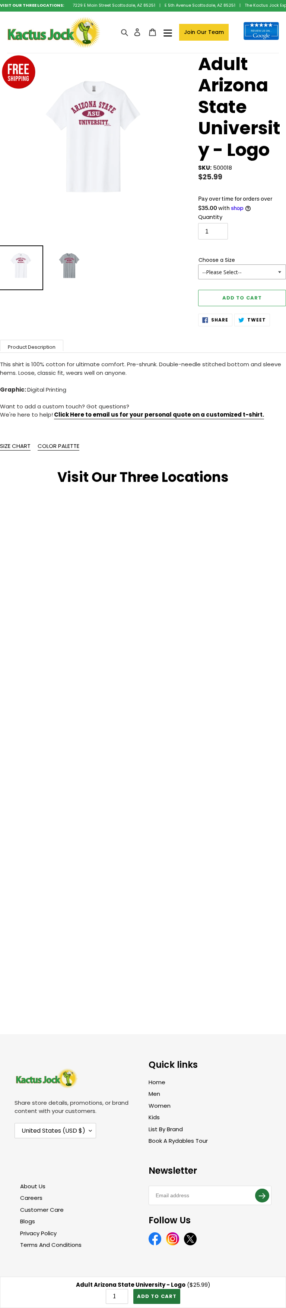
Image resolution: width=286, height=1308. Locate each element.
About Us (32, 1186)
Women (160, 1106)
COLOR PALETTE (58, 446)
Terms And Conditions (51, 1245)
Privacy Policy (38, 1233)
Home (157, 1082)
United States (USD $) (53, 1130)
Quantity (210, 217)
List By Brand (166, 1129)
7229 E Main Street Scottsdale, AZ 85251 (114, 5)
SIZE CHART (15, 446)
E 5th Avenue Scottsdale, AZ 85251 (200, 5)
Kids (154, 1117)
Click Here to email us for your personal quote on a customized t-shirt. (159, 414)
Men (154, 1094)
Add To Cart (156, 1296)
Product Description (31, 347)
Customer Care (42, 1210)
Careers (31, 1198)
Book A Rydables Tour (178, 1141)
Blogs (27, 1221)
